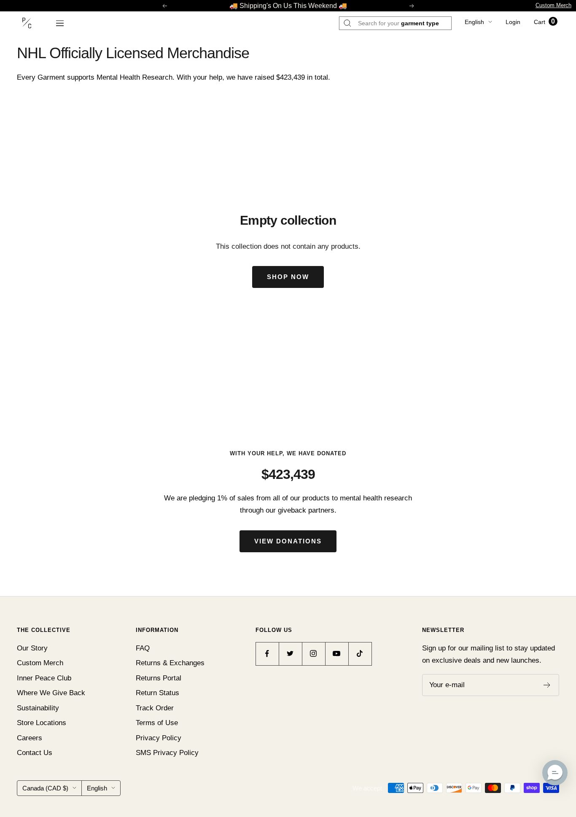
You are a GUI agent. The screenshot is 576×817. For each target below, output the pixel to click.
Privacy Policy (158, 738)
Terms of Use (157, 723)
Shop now (288, 276)
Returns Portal (158, 678)
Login (513, 22)
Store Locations (41, 723)
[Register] (547, 685)
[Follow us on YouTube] (336, 653)
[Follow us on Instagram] (313, 653)
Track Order (155, 708)
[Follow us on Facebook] (267, 653)
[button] (555, 772)
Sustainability (38, 708)
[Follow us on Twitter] (290, 653)
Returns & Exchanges (170, 663)
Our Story (32, 648)
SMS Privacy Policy (167, 753)
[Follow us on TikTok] (359, 653)
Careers (29, 738)
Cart (544, 22)
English (474, 22)
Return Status (157, 693)
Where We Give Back (51, 693)
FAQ (143, 648)
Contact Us (34, 753)
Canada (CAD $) (45, 788)
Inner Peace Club (44, 678)
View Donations (288, 541)
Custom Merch (553, 5)
